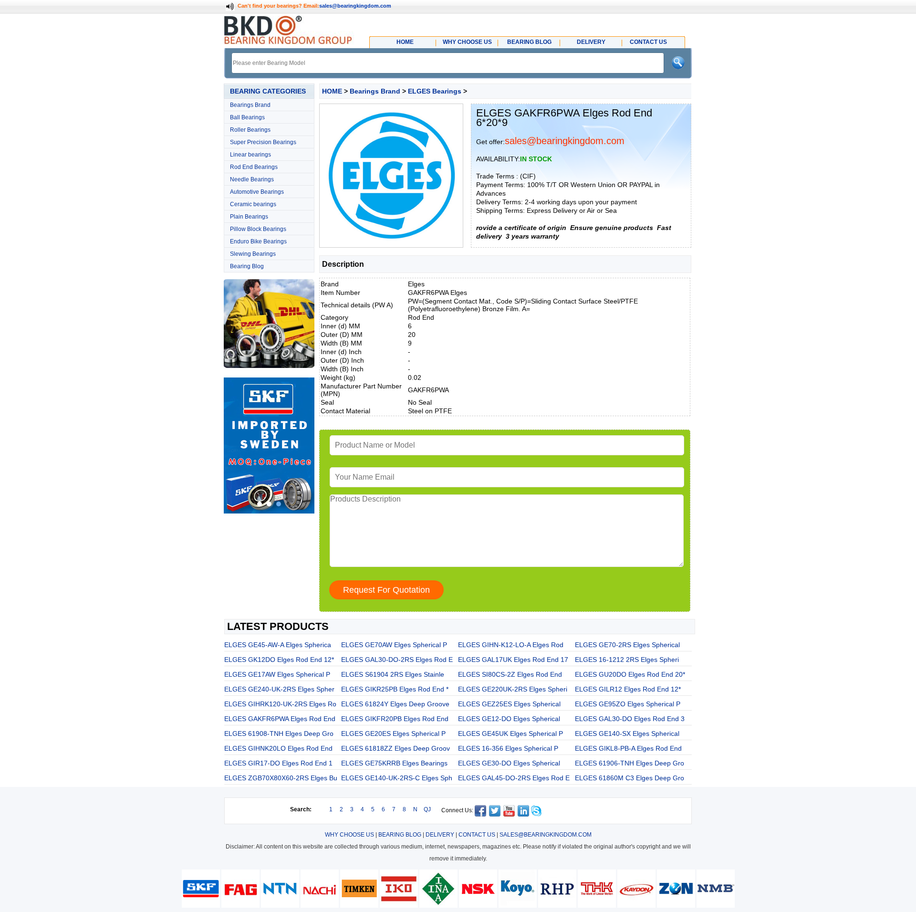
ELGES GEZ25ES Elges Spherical (509, 704)
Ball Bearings (247, 117)
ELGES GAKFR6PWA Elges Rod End (279, 719)
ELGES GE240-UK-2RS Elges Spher (279, 689)
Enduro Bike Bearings (258, 241)
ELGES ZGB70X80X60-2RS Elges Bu (280, 778)
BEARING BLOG (399, 834)
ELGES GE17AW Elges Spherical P (277, 674)
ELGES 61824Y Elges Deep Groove (395, 704)
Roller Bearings (250, 129)
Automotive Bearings (257, 192)
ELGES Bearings (434, 91)
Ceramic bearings (253, 204)
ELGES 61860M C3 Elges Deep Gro (629, 778)
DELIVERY (440, 834)
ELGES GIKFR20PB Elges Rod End (394, 719)
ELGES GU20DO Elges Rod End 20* (630, 674)
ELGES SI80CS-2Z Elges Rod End (510, 674)
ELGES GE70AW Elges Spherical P (394, 645)
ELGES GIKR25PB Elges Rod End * (394, 689)
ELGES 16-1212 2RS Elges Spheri (627, 659)
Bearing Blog (247, 266)
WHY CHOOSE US (349, 834)
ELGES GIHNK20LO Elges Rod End (278, 748)
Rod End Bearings (254, 167)
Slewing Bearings (253, 254)
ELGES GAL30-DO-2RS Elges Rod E (397, 659)
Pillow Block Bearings (258, 229)
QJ (427, 809)
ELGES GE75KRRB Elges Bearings (394, 763)
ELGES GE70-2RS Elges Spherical (627, 645)
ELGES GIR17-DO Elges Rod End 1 (278, 763)
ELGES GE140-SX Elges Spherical (627, 733)
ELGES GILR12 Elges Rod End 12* (628, 689)
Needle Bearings (252, 179)
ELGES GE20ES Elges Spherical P (393, 733)
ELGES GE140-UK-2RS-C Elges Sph (396, 778)
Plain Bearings (249, 216)
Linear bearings (250, 154)
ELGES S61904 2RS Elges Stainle (392, 674)
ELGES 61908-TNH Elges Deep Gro (278, 733)
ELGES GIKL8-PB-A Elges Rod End (628, 748)
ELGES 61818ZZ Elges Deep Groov (395, 748)
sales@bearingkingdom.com (355, 6)
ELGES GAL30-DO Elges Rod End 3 (630, 719)
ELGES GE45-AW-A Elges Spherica (277, 645)
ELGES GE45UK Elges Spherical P (510, 733)
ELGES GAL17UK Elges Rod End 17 (513, 659)
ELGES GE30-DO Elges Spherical (509, 763)
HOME (332, 91)
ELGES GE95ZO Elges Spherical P (627, 704)
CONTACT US (476, 834)
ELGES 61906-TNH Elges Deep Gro (629, 763)
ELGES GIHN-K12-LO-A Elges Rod (510, 645)
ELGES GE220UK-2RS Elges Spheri (512, 689)
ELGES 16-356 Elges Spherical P (508, 748)
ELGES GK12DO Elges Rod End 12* (279, 659)
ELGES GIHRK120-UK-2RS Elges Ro (280, 704)
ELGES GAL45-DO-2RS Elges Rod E (514, 778)
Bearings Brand (250, 105)
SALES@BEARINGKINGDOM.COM (546, 834)
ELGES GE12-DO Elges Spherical (509, 719)
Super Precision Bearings (263, 142)
